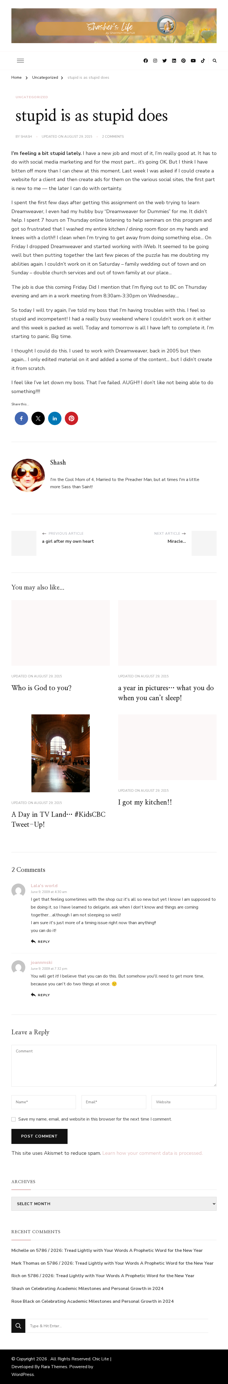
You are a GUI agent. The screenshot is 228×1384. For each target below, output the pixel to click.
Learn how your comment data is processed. (152, 1153)
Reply (44, 941)
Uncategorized (32, 97)
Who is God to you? (41, 688)
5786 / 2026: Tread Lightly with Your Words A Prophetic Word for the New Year (119, 1250)
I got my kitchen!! (145, 802)
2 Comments (113, 136)
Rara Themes (54, 1367)
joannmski (41, 962)
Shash (26, 136)
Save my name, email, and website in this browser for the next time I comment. (95, 1119)
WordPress (22, 1374)
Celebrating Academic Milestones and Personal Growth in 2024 (97, 1289)
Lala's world (44, 886)
